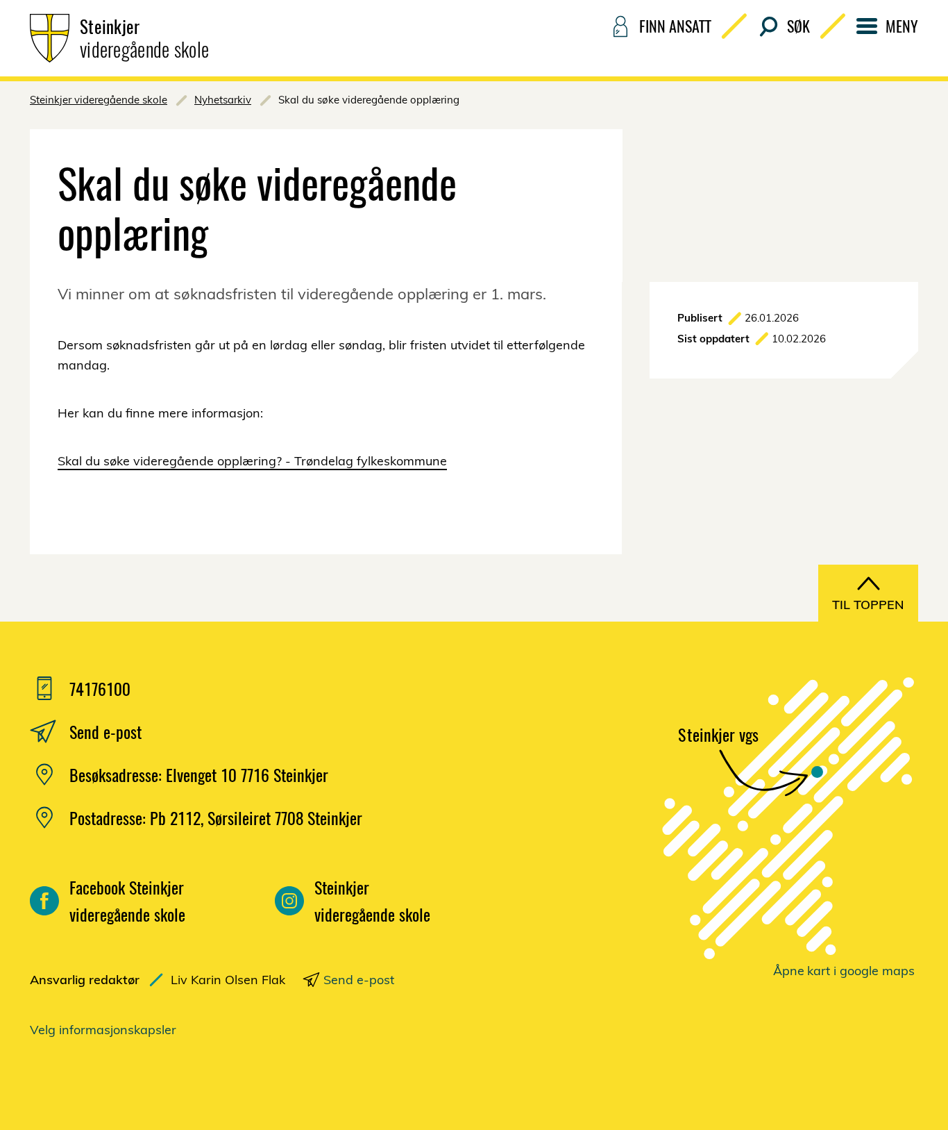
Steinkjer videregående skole (98, 99)
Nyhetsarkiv (222, 99)
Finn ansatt (675, 26)
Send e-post (358, 980)
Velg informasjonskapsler (103, 1030)
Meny (902, 26)
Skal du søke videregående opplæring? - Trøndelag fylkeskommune (252, 461)
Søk (798, 26)
